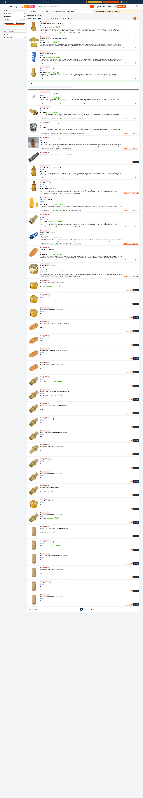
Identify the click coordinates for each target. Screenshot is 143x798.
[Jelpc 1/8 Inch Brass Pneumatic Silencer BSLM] (33, 313)
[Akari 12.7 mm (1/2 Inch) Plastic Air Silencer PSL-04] (33, 252)
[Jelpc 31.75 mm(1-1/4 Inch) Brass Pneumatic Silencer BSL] (33, 395)
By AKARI (42, 40)
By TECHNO (42, 25)
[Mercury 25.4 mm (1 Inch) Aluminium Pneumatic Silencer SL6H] (33, 157)
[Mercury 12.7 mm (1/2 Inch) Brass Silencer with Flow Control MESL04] (33, 142)
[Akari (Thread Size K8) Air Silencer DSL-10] (33, 202)
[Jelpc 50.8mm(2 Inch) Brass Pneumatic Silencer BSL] (33, 381)
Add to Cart (129, 162)
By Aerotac (42, 55)
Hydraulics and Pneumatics (38, 11)
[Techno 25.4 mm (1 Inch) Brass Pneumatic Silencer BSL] (33, 27)
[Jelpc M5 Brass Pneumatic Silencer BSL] (33, 490)
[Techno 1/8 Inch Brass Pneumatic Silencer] (33, 112)
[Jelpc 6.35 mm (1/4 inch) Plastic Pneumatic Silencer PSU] (33, 354)
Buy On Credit (112, 6)
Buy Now (136, 162)
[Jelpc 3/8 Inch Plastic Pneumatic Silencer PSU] (33, 340)
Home (29, 11)
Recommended (37, 18)
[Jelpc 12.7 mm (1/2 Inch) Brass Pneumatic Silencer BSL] (33, 436)
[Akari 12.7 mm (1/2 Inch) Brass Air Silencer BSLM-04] (33, 269)
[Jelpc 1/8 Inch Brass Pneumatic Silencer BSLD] (33, 600)
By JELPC (42, 284)
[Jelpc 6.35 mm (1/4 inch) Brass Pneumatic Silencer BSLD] (33, 586)
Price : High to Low (66, 18)
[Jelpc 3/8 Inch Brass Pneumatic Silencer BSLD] (33, 572)
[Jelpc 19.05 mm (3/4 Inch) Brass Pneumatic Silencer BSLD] (33, 545)
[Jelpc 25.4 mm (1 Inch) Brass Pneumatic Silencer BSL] (33, 408)
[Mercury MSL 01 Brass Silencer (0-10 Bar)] (33, 97)
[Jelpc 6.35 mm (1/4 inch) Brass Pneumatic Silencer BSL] (33, 463)
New (45, 18)
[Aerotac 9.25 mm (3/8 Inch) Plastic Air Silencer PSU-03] (33, 57)
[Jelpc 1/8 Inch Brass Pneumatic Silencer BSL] (33, 477)
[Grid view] (138, 18)
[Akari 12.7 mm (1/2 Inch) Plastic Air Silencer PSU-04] (33, 236)
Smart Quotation (102, 6)
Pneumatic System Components (54, 11)
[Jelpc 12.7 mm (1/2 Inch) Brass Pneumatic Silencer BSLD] (33, 559)
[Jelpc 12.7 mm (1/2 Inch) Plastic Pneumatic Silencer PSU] (33, 326)
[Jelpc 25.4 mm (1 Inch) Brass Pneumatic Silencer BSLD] (33, 531)
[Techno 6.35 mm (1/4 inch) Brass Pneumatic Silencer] (33, 127)
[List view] (134, 18)
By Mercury (42, 95)
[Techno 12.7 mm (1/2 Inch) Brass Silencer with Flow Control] (33, 171)
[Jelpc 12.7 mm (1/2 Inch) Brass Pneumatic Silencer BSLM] (33, 504)
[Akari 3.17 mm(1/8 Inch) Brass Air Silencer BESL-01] (33, 186)
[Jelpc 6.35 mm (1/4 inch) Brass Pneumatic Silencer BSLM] (33, 299)
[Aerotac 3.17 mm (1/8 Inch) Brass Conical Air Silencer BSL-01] (33, 72)
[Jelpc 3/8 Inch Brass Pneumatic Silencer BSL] (33, 449)
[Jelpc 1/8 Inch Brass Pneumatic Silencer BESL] (33, 518)
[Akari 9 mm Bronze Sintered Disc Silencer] (33, 42)
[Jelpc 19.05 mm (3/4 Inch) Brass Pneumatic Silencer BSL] (33, 422)
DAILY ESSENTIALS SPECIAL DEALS (30, 7)
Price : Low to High (54, 18)
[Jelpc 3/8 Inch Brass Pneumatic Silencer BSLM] (33, 285)
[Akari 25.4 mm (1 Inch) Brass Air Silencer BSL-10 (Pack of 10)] (33, 219)
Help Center (122, 6)
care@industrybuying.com (46, 2)
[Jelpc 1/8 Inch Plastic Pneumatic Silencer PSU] (33, 367)
